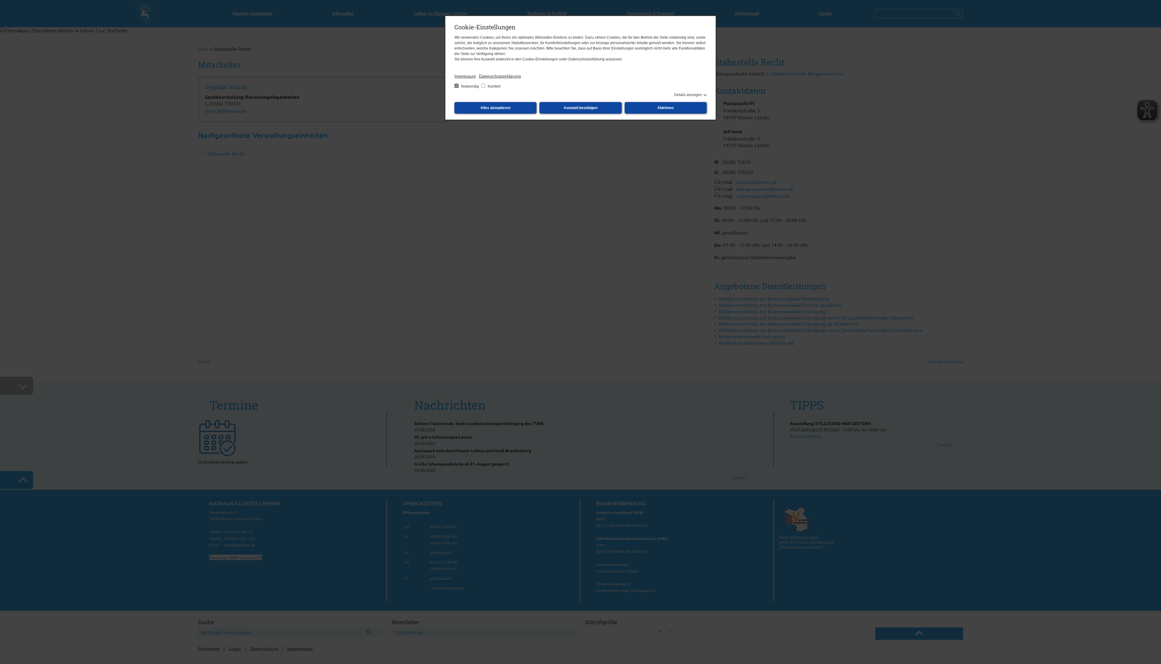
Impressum (465, 76)
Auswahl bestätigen (580, 108)
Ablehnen (665, 108)
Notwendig (470, 86)
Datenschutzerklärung (500, 76)
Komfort (493, 86)
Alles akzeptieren (495, 108)
